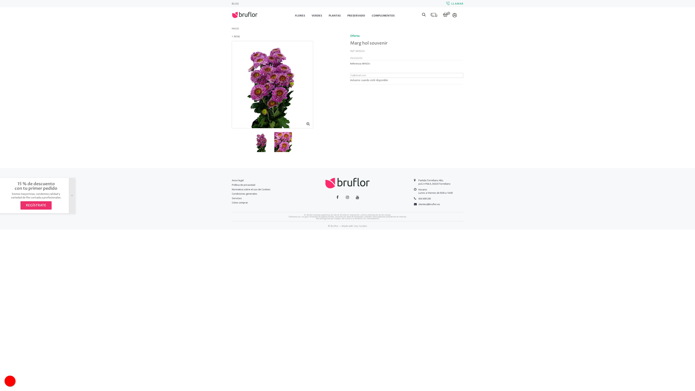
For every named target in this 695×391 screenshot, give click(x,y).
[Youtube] (357, 197)
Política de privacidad (243, 184)
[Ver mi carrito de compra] (445, 15)
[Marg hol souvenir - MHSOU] (261, 142)
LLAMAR (457, 3)
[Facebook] (337, 197)
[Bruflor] (250, 14)
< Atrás (236, 36)
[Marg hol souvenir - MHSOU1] (283, 142)
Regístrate (36, 205)
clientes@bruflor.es (429, 204)
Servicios (237, 198)
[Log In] (455, 15)
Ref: (352, 51)
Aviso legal (238, 180)
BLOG (235, 3)
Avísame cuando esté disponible (369, 80)
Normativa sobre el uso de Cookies (251, 189)
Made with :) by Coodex (354, 226)
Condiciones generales (244, 193)
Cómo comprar (240, 202)
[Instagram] (347, 197)
